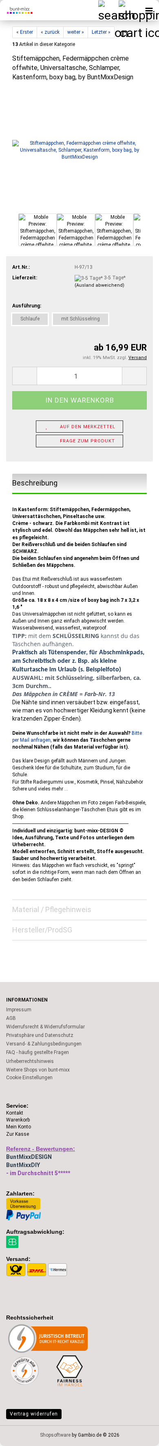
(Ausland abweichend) (99, 285)
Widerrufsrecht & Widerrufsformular (45, 1027)
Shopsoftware (55, 1435)
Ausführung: (26, 306)
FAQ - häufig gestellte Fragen (37, 1052)
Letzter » (101, 32)
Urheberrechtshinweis (30, 1061)
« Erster (24, 32)
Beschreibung (34, 483)
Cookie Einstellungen (29, 1077)
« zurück (50, 32)
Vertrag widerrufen (34, 1414)
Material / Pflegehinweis (51, 909)
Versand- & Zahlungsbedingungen (44, 1044)
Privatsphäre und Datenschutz (39, 1035)
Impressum (18, 1010)
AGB (11, 1018)
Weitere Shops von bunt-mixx (38, 1070)
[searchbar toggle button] (108, 10)
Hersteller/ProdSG (42, 930)
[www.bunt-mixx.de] (16, 10)
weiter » (75, 32)
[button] (24, 376)
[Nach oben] (136, 1434)
